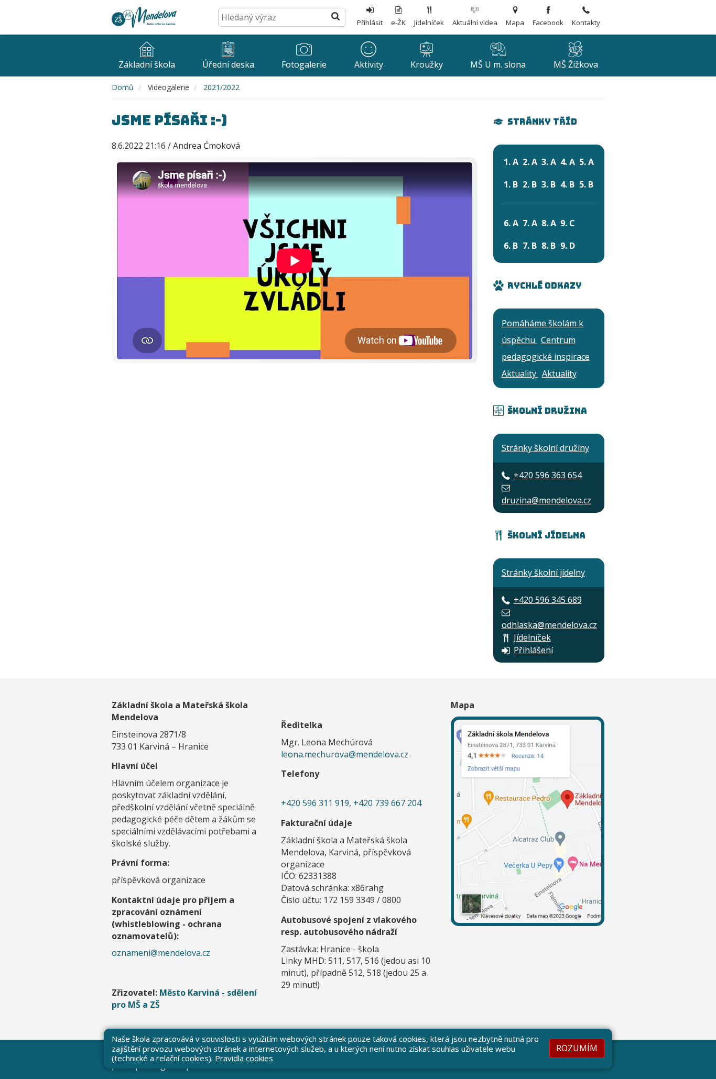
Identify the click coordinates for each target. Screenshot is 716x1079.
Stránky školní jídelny (543, 572)
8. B (548, 245)
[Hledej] (335, 17)
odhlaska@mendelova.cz (549, 625)
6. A (511, 223)
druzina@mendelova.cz (546, 500)
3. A (548, 162)
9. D (567, 245)
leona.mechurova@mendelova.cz (344, 754)
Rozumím (577, 1048)
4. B (567, 184)
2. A (530, 162)
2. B (530, 184)
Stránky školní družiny (545, 448)
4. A (567, 162)
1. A (511, 162)
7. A (530, 223)
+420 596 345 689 (548, 599)
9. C (567, 223)
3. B (548, 184)
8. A (548, 223)
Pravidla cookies (244, 1058)
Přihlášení (533, 650)
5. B (586, 184)
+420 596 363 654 (548, 475)
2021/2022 (221, 87)
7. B (530, 245)
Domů (123, 87)
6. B (511, 245)
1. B (511, 184)
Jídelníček (532, 637)
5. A (586, 162)
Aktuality (520, 373)
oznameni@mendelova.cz (161, 953)
